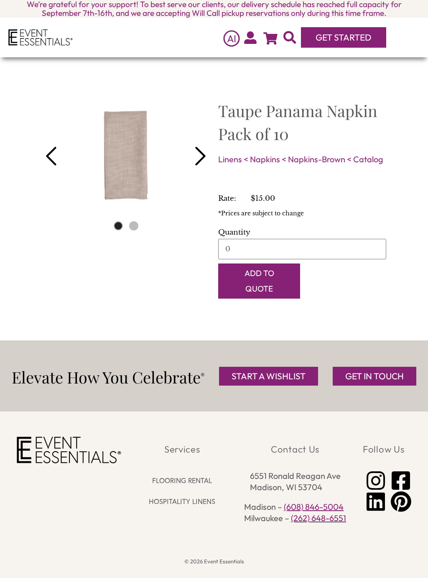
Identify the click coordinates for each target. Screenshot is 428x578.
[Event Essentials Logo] (40, 37)
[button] (405, 37)
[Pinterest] (400, 501)
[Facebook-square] (400, 480)
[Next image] (200, 156)
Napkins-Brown (316, 159)
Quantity (234, 232)
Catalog (368, 159)
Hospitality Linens (182, 501)
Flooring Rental (182, 480)
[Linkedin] (375, 501)
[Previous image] (51, 156)
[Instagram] (375, 480)
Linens (230, 159)
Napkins (265, 159)
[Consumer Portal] (250, 37)
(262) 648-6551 (318, 518)
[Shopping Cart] (270, 38)
